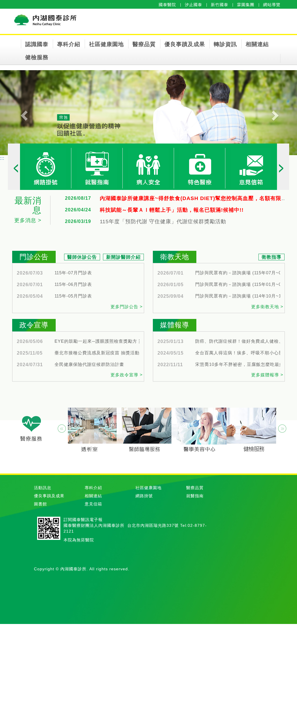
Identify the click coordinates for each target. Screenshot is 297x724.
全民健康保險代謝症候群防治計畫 (89, 364)
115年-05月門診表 (73, 296)
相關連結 (257, 44)
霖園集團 (245, 4)
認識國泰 (36, 44)
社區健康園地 (106, 44)
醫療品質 (144, 44)
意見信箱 (93, 504)
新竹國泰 (219, 4)
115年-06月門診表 (73, 284)
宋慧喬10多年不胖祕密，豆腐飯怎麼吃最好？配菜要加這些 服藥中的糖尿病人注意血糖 (246, 364)
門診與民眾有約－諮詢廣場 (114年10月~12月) (242, 296)
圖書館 (40, 504)
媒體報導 (174, 325)
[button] (22, 112)
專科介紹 (68, 44)
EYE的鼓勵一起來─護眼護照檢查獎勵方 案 (99, 341)
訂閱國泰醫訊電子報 (83, 519)
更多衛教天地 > (267, 306)
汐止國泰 (193, 4)
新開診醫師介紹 (123, 257)
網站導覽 (271, 4)
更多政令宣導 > (127, 374)
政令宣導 (33, 325)
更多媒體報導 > (267, 374)
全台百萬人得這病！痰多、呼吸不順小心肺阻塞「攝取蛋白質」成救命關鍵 (246, 353)
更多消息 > (27, 220)
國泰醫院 (167, 4)
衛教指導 (271, 257)
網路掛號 (144, 495)
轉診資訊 (225, 44)
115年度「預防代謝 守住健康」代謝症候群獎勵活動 (163, 221)
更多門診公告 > (127, 306)
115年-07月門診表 (73, 273)
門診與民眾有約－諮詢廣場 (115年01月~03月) (242, 284)
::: (2, 158)
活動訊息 (42, 487)
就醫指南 (195, 495)
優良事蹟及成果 (184, 44)
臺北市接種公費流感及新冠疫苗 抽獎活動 (97, 353)
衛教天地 (174, 257)
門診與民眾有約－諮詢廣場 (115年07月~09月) (242, 273)
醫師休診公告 (82, 257)
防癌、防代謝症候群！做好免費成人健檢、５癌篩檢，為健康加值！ (246, 341)
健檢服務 (36, 57)
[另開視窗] (45, 168)
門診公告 (33, 257)
